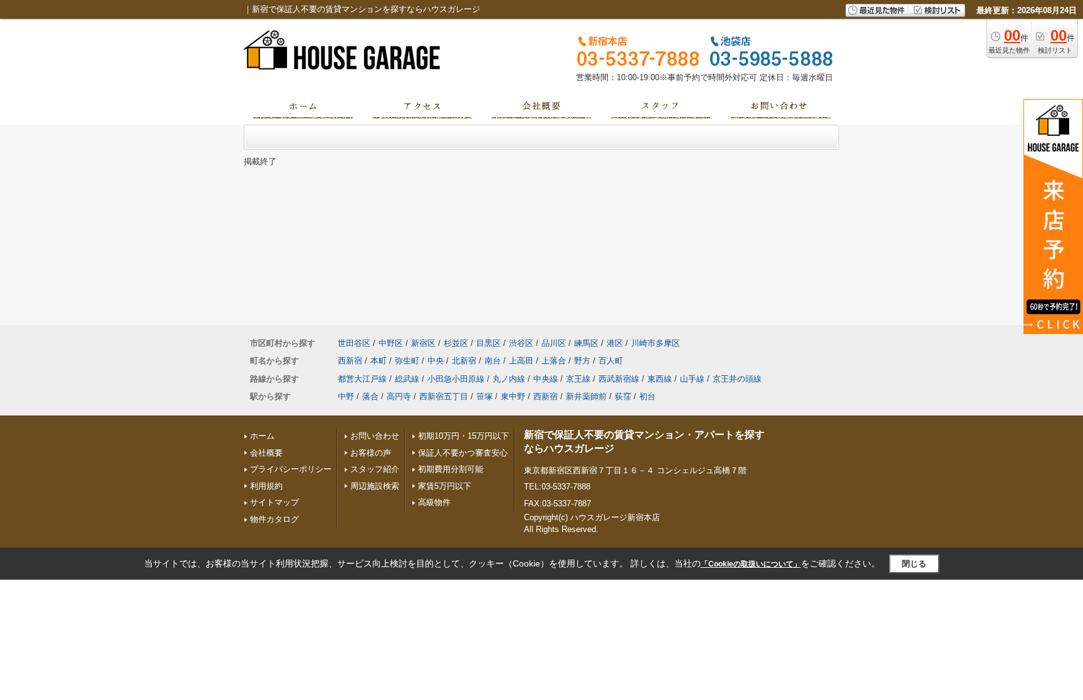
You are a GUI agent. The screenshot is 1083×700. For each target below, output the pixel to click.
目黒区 (488, 343)
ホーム (262, 436)
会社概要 (266, 452)
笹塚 (484, 396)
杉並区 (456, 343)
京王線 (578, 379)
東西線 (659, 379)
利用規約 (266, 486)
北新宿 (464, 360)
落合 (370, 396)
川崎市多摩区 (655, 343)
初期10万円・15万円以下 (463, 436)
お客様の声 (370, 452)
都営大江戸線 (362, 379)
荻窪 (623, 396)
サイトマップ (274, 502)
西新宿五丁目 (443, 396)
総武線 (407, 379)
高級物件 (434, 502)
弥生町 (407, 360)
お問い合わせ (374, 436)
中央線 (545, 379)
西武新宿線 (619, 379)
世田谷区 (354, 343)
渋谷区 (521, 343)
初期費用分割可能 (450, 469)
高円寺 (399, 396)
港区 (615, 343)
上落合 (554, 360)
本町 (378, 360)
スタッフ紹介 (374, 469)
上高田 (521, 360)
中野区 (391, 343)
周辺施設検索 (374, 486)
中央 (435, 360)
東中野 (513, 396)
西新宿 (350, 360)
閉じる (914, 563)
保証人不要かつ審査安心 (463, 452)
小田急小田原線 (455, 379)
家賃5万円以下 (444, 486)
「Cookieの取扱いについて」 (751, 564)
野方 (582, 360)
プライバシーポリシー (291, 469)
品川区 (554, 343)
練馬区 (586, 343)
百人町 (611, 360)
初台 (647, 396)
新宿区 (423, 343)
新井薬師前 (586, 396)
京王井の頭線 (737, 379)
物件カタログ (274, 519)
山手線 (692, 379)
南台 (492, 360)
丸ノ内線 (509, 379)
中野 (346, 396)
